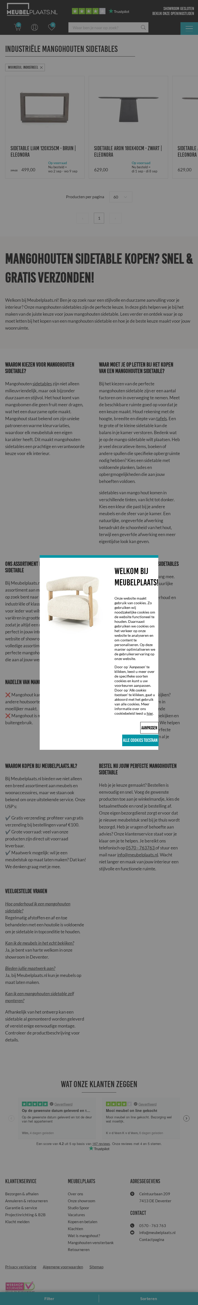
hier (150, 713)
